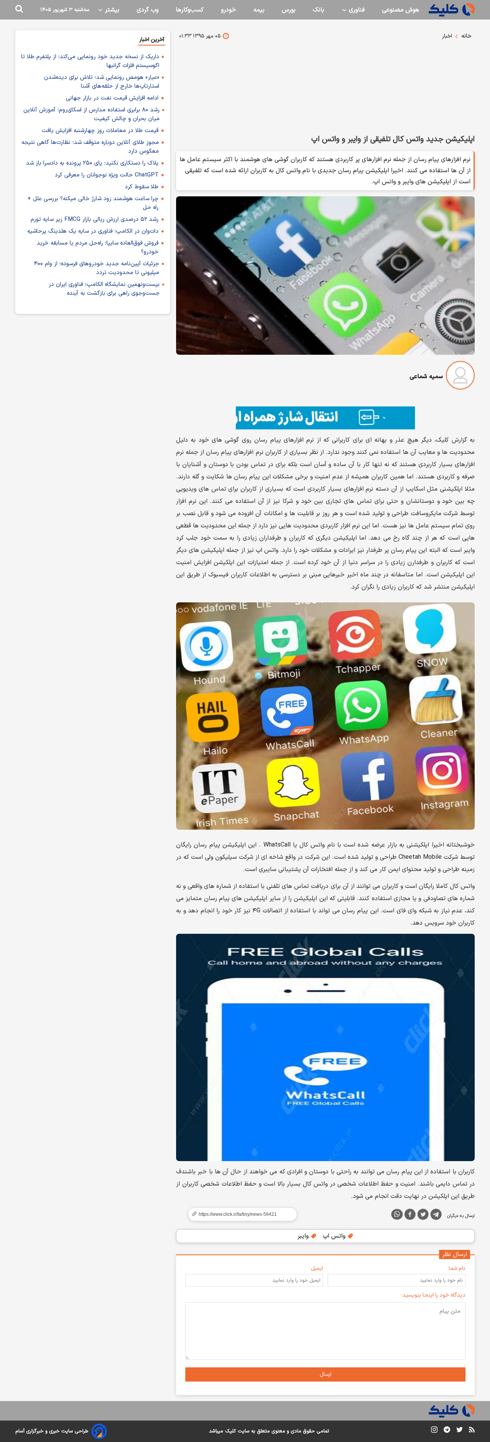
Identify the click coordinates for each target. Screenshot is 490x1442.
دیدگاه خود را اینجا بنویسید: (434, 1295)
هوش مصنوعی (400, 10)
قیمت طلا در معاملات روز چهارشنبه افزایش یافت (100, 130)
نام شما (457, 1268)
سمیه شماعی (426, 376)
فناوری (356, 10)
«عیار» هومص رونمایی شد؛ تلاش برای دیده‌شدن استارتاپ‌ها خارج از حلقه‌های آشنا (101, 82)
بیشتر (111, 10)
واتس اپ (335, 1236)
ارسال (326, 1374)
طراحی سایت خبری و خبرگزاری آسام (51, 1431)
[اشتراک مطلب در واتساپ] (397, 1214)
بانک (318, 10)
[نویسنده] (460, 377)
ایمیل (317, 1268)
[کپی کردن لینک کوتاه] (239, 1214)
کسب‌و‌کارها (190, 10)
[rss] (472, 1430)
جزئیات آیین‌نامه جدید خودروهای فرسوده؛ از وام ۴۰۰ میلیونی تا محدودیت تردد (96, 268)
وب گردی (147, 10)
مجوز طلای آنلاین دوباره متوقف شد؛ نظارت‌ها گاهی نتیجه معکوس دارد (90, 147)
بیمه (259, 10)
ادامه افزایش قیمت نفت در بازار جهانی (112, 98)
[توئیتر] (423, 1216)
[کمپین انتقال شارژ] (325, 417)
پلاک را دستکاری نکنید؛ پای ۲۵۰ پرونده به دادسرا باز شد (92, 163)
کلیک (230, 1431)
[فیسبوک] (410, 1216)
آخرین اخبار (151, 40)
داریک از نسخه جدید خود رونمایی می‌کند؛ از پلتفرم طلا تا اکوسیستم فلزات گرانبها (90, 61)
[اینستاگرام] (434, 1431)
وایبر (303, 1236)
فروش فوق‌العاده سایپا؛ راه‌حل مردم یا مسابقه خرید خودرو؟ (97, 247)
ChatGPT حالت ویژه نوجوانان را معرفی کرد (106, 175)
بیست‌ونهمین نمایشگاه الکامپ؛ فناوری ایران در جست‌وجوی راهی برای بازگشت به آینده (104, 289)
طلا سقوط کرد (141, 187)
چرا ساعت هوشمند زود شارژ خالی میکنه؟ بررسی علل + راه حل (93, 203)
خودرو (228, 10)
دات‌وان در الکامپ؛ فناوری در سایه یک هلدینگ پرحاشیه (92, 231)
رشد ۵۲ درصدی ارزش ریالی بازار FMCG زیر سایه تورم (94, 219)
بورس (289, 10)
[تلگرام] (436, 1216)
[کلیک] (452, 9)
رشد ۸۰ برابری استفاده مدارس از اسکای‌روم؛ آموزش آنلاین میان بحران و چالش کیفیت (91, 114)
